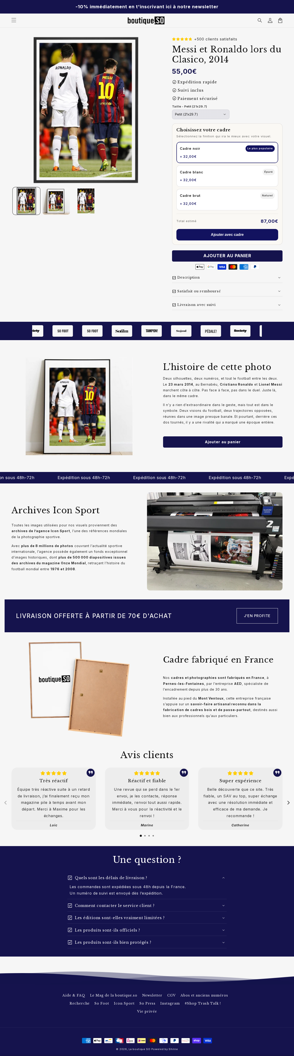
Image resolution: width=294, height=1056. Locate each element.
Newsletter (152, 995)
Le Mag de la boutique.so (113, 995)
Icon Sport (124, 1003)
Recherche (80, 1003)
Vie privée (147, 1011)
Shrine (173, 1049)
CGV (171, 995)
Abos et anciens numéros (204, 995)
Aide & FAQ (73, 995)
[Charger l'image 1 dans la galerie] (26, 201)
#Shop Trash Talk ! (203, 1003)
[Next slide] (288, 802)
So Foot (101, 1003)
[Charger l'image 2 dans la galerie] (56, 201)
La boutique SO (139, 1049)
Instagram (170, 1003)
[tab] (141, 836)
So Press (147, 1003)
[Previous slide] (5, 802)
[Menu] (14, 20)
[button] (260, 20)
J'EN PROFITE (257, 615)
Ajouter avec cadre (227, 235)
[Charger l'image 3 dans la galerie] (86, 201)
